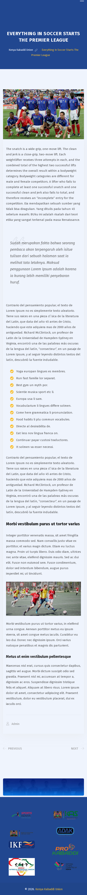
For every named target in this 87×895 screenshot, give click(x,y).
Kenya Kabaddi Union (49, 889)
